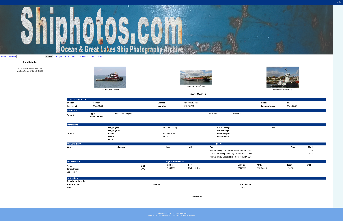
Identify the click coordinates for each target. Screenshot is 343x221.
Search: (12, 57)
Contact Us (103, 57)
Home (3, 57)
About (93, 57)
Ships (67, 57)
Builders (83, 57)
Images (59, 57)
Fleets (74, 57)
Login (339, 2)
